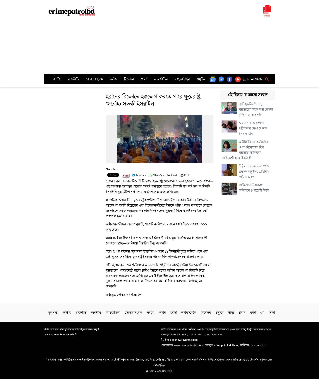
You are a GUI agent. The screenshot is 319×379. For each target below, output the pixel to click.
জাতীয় (57, 79)
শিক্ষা (272, 312)
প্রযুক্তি (201, 79)
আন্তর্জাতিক (161, 79)
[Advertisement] (159, 46)
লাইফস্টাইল (182, 79)
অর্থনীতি (96, 312)
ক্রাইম (113, 79)
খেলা (144, 79)
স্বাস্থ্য (231, 312)
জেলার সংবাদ (94, 79)
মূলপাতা (53, 312)
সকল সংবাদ (254, 79)
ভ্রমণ (253, 312)
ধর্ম (262, 312)
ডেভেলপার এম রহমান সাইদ (159, 371)
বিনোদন (129, 79)
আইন (162, 312)
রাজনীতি (73, 79)
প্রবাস (242, 312)
